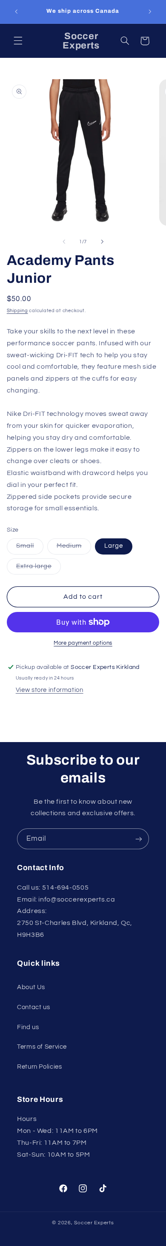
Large (113, 546)
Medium (74, 548)
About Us (31, 987)
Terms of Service (42, 1047)
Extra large (38, 569)
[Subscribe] (139, 838)
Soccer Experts (94, 1222)
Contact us (33, 1007)
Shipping (17, 310)
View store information (49, 690)
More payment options (83, 643)
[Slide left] (63, 242)
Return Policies (39, 1067)
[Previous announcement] (16, 11)
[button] (18, 41)
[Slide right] (102, 242)
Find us (28, 1027)
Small (29, 548)
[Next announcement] (149, 11)
